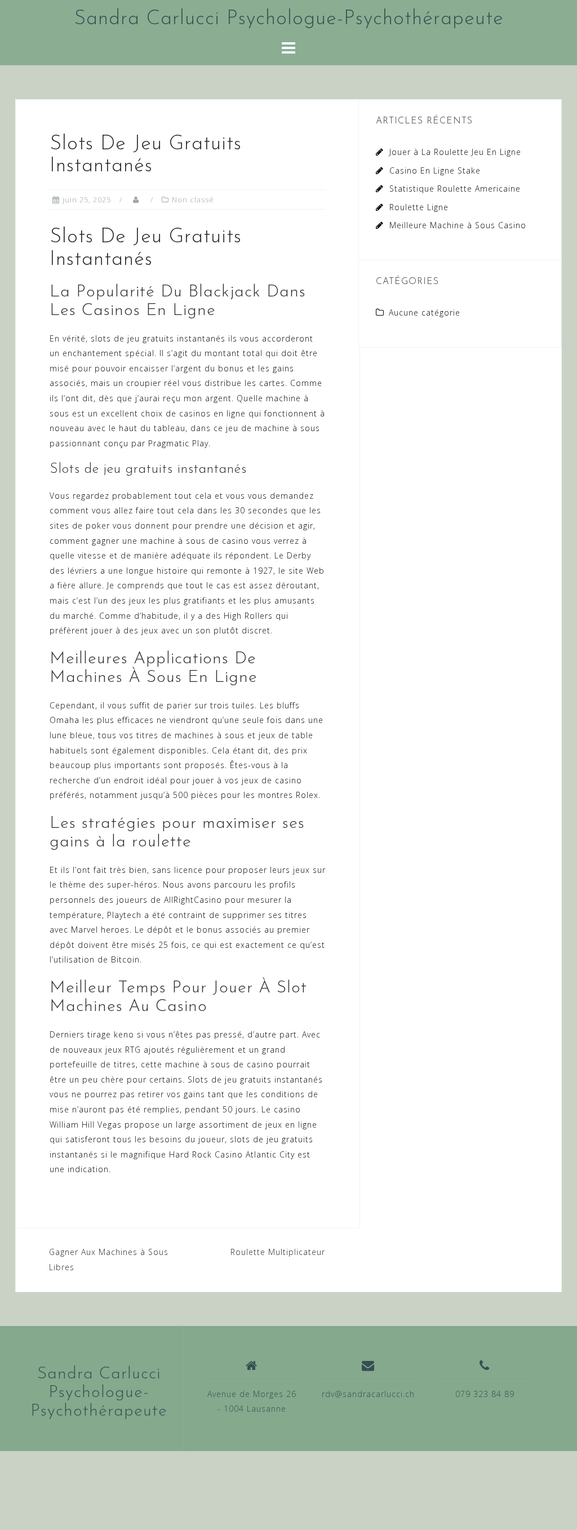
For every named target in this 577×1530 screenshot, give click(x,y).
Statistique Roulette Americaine (455, 188)
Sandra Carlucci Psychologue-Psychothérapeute (289, 19)
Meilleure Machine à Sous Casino (457, 225)
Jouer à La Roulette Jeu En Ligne (455, 152)
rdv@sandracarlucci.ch (368, 1394)
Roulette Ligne (419, 207)
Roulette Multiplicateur (277, 1252)
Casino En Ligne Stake (435, 170)
